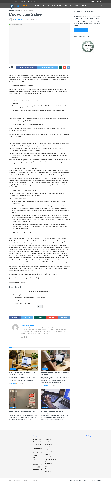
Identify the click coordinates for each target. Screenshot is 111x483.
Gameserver (36, 464)
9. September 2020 (32, 19)
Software (47, 463)
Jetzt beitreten (80, 30)
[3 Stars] (11, 282)
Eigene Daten (37, 453)
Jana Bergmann (19, 19)
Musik (46, 442)
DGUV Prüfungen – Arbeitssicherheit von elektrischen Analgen (22, 412)
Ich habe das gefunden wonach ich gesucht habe (30, 298)
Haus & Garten (37, 469)
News (46, 447)
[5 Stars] (13, 282)
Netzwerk (20, 10)
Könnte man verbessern (22, 303)
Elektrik (35, 455)
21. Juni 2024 (20, 383)
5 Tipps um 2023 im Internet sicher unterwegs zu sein (52, 412)
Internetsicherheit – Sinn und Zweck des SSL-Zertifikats (55, 373)
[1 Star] (9, 282)
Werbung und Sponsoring (74, 480)
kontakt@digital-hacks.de (28, 1)
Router (46, 454)
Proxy (46, 449)
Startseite (11, 1)
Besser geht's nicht (20, 295)
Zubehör (46, 471)
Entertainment (37, 458)
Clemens (13, 383)
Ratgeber (47, 452)
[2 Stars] (10, 282)
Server (46, 457)
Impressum (86, 480)
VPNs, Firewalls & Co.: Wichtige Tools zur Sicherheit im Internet (22, 373)
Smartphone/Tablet (50, 459)
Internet (46, 439)
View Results (40, 311)
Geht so (16, 300)
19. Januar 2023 (53, 422)
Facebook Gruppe (80, 5)
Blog (16, 10)
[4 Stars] (12, 282)
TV (45, 466)
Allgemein (13, 369)
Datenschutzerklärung (96, 480)
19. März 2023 (20, 422)
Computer (36, 442)
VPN (45, 468)
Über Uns (17, 1)
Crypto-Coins (37, 444)
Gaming (35, 467)
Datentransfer (37, 448)
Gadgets (35, 462)
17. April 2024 (52, 385)
